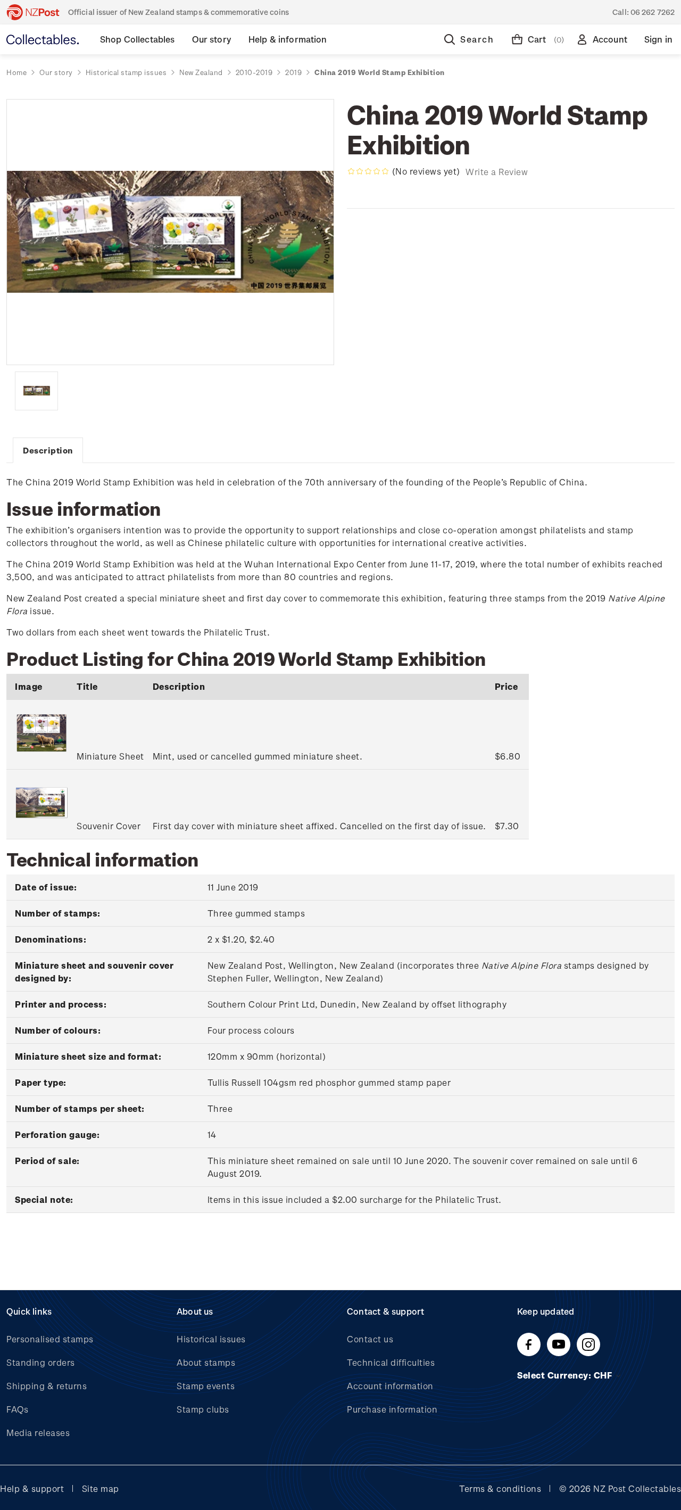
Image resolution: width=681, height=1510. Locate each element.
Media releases (38, 1433)
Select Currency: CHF (565, 1375)
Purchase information (392, 1409)
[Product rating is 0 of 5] (368, 171)
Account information (390, 1386)
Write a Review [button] (497, 172)
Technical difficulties (391, 1362)
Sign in (658, 39)
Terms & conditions (500, 1488)
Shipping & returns (46, 1386)
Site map (100, 1488)
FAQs (17, 1409)
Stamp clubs (203, 1409)
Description (48, 450)
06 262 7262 (652, 11)
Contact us (370, 1339)
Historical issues (211, 1339)
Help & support (32, 1488)
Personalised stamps (50, 1339)
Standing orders (40, 1362)
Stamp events (206, 1386)
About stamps (206, 1362)
